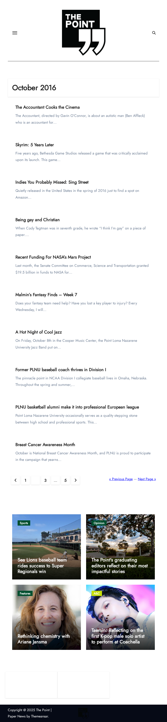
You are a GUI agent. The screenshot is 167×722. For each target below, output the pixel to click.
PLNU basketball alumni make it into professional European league (77, 407)
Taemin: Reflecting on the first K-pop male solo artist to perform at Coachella (118, 636)
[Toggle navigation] (14, 33)
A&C (97, 593)
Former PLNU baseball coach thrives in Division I (60, 370)
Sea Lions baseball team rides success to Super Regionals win (42, 565)
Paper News (16, 716)
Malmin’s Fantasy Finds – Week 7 (46, 295)
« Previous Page (121, 478)
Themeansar (39, 716)
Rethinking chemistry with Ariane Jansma (44, 638)
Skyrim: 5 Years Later (34, 145)
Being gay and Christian (37, 220)
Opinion (99, 523)
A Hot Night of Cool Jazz (38, 332)
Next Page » (147, 478)
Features (25, 593)
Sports (24, 523)
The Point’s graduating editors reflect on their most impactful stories (120, 565)
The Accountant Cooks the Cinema (47, 107)
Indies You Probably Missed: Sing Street (52, 182)
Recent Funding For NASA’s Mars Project (53, 257)
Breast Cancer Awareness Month (45, 444)
